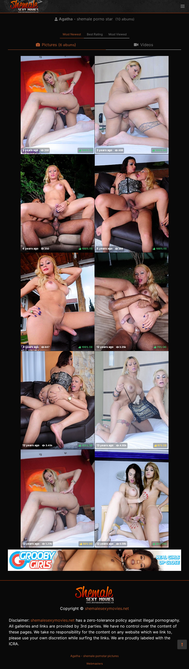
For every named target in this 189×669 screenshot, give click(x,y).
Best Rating (95, 34)
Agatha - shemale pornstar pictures (94, 656)
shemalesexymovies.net (107, 608)
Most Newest (72, 34)
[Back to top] (182, 644)
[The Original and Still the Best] (94, 569)
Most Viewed (117, 34)
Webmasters (94, 663)
